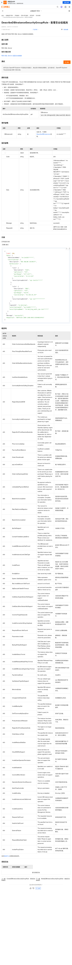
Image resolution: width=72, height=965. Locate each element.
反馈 (39, 888)
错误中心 (7, 856)
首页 (3, 15)
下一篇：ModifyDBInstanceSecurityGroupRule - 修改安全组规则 (53, 879)
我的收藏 (66, 29)
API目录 (32, 15)
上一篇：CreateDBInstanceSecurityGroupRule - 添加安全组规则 (18, 879)
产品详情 (35, 29)
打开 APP (66, 2)
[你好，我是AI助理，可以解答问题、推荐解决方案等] (61, 7)
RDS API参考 (24, 15)
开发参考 (17, 15)
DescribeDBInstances (43, 134)
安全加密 (38, 15)
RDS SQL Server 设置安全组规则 (12, 56)
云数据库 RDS (9, 15)
